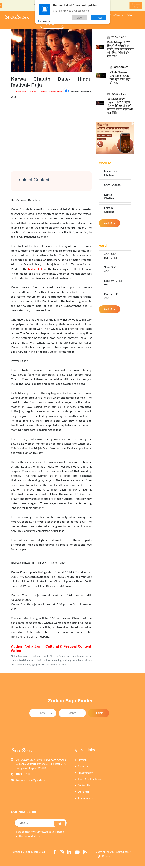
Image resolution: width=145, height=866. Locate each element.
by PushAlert (45, 21)
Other (130, 15)
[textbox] (42, 713)
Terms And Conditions (90, 779)
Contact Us (84, 785)
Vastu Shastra (116, 15)
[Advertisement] (51, 131)
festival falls (35, 269)
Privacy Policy (85, 773)
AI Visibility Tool (86, 798)
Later (80, 17)
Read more (109, 223)
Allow (99, 17)
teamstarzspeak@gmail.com (31, 780)
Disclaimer (83, 792)
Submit (99, 713)
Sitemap (82, 760)
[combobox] (43, 713)
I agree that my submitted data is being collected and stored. (40, 834)
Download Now (135, 5)
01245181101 (24, 774)
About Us (83, 766)
